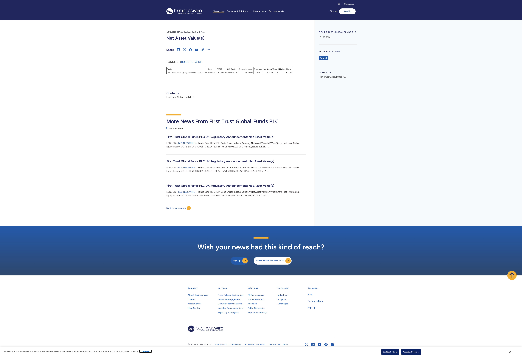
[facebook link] (326, 344)
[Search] (339, 4)
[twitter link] (306, 344)
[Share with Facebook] (190, 50)
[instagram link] (332, 344)
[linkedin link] (313, 344)
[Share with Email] (196, 50)
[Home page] (184, 11)
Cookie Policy (145, 351)
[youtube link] (319, 344)
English (323, 58)
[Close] (510, 352)
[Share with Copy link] (202, 50)
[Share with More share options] (208, 50)
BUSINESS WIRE (191, 62)
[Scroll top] (512, 275)
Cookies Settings (390, 352)
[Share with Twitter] (184, 50)
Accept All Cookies (411, 352)
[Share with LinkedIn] (178, 50)
